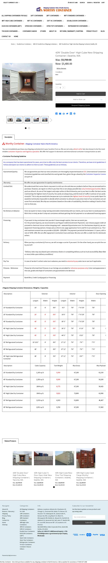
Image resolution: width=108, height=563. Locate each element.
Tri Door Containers (10, 31)
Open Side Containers (33, 26)
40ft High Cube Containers (12, 21)
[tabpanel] (10, 120)
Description (8, 137)
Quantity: (58, 84)
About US (52, 31)
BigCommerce (12, 555)
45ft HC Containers (34, 21)
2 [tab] (29, 128)
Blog (103, 31)
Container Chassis (30, 31)
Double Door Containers (77, 21)
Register (97, 2)
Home (16, 36)
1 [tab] (25, 128)
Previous (4, 120)
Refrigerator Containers (78, 26)
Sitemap (4, 525)
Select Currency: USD (10, 2)
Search (82, 2)
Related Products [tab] (10, 441)
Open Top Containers (55, 26)
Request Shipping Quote (81, 105)
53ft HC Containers (54, 21)
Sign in (89, 2)
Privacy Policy (91, 31)
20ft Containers (52, 16)
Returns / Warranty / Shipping (71, 31)
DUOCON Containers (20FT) (12, 26)
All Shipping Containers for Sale (14, 16)
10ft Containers (37, 16)
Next (51, 120)
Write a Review (61, 68)
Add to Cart (22, 458)
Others (43, 31)
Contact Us (6, 36)
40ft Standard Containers (74, 16)
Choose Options (64, 458)
